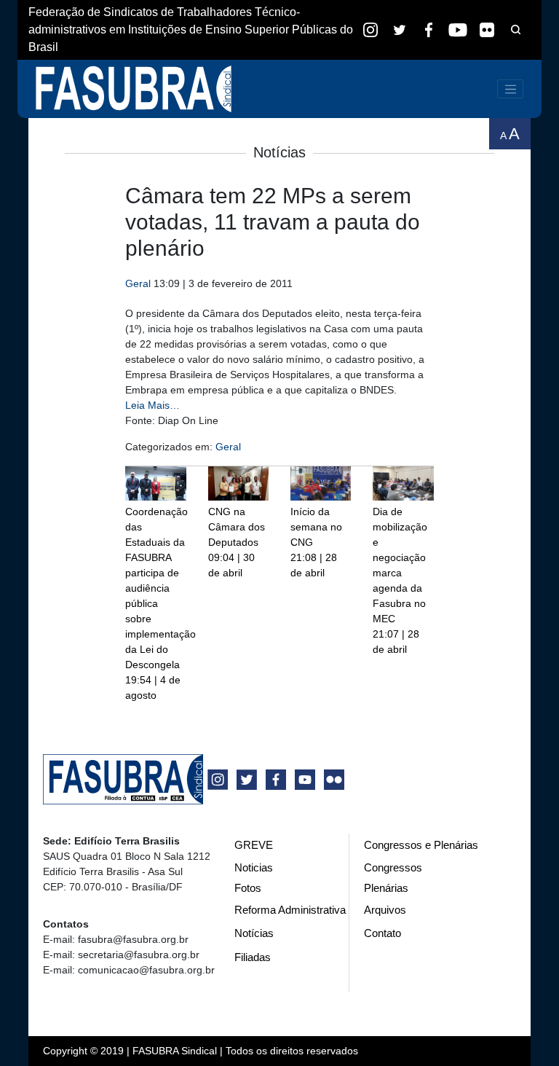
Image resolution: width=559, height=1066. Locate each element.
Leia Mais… (152, 405)
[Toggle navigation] (510, 88)
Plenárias (386, 888)
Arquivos (385, 910)
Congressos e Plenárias (421, 845)
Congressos (393, 867)
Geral (138, 283)
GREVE (253, 845)
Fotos (247, 888)
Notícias (254, 933)
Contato (382, 933)
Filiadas (252, 957)
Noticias (253, 867)
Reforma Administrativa (290, 910)
